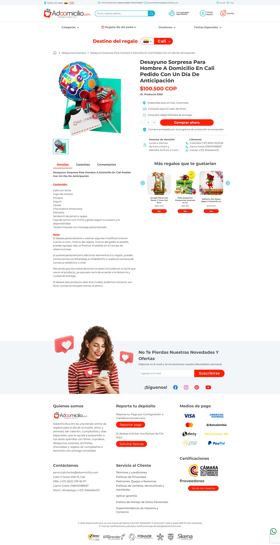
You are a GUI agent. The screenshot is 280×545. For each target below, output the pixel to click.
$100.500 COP (158, 88)
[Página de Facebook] (175, 387)
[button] (66, 3)
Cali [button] (71, 3)
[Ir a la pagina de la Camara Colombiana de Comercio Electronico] (203, 470)
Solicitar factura (132, 444)
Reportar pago (131, 424)
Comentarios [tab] (106, 164)
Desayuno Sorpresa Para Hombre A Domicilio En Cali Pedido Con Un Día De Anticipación (142, 53)
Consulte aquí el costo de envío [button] (167, 108)
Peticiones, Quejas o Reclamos (136, 481)
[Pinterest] (196, 387)
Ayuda (222, 3)
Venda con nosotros (203, 488)
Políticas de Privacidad (131, 476)
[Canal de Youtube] (208, 387)
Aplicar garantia (126, 495)
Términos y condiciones (131, 472)
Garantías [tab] (83, 164)
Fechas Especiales (206, 27)
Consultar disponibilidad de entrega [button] (170, 114)
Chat (231, 3)
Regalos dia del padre (119, 27)
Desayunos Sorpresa (74, 53)
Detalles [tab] (63, 164)
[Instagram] (186, 387)
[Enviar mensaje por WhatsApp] (273, 531)
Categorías (69, 27)
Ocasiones (166, 27)
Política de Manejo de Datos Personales (142, 502)
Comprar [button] (187, 122)
